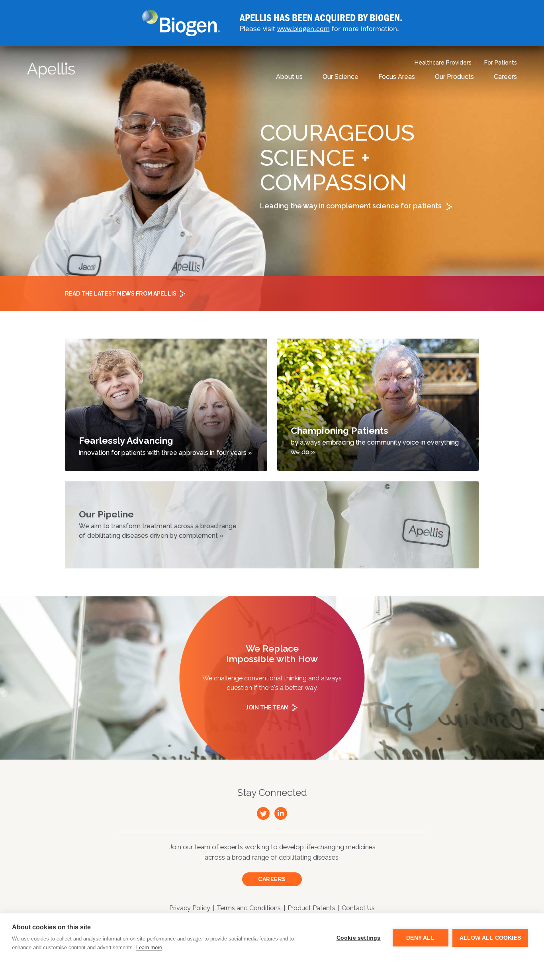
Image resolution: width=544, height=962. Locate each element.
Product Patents (311, 908)
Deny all (420, 938)
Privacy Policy (189, 908)
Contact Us (358, 908)
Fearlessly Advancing (165, 445)
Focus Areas (396, 76)
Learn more (149, 947)
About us (289, 76)
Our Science (340, 76)
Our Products (454, 76)
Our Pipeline (158, 524)
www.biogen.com (303, 28)
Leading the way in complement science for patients (351, 206)
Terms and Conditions (249, 908)
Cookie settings (359, 938)
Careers (505, 76)
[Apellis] (51, 70)
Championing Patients (375, 440)
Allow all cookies (490, 938)
